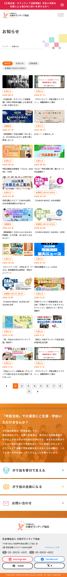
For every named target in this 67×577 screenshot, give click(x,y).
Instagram (20, 559)
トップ (5, 46)
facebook (52, 559)
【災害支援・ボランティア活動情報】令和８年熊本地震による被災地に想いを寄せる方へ (29, 5)
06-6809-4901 (17, 552)
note (21, 565)
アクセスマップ (51, 547)
